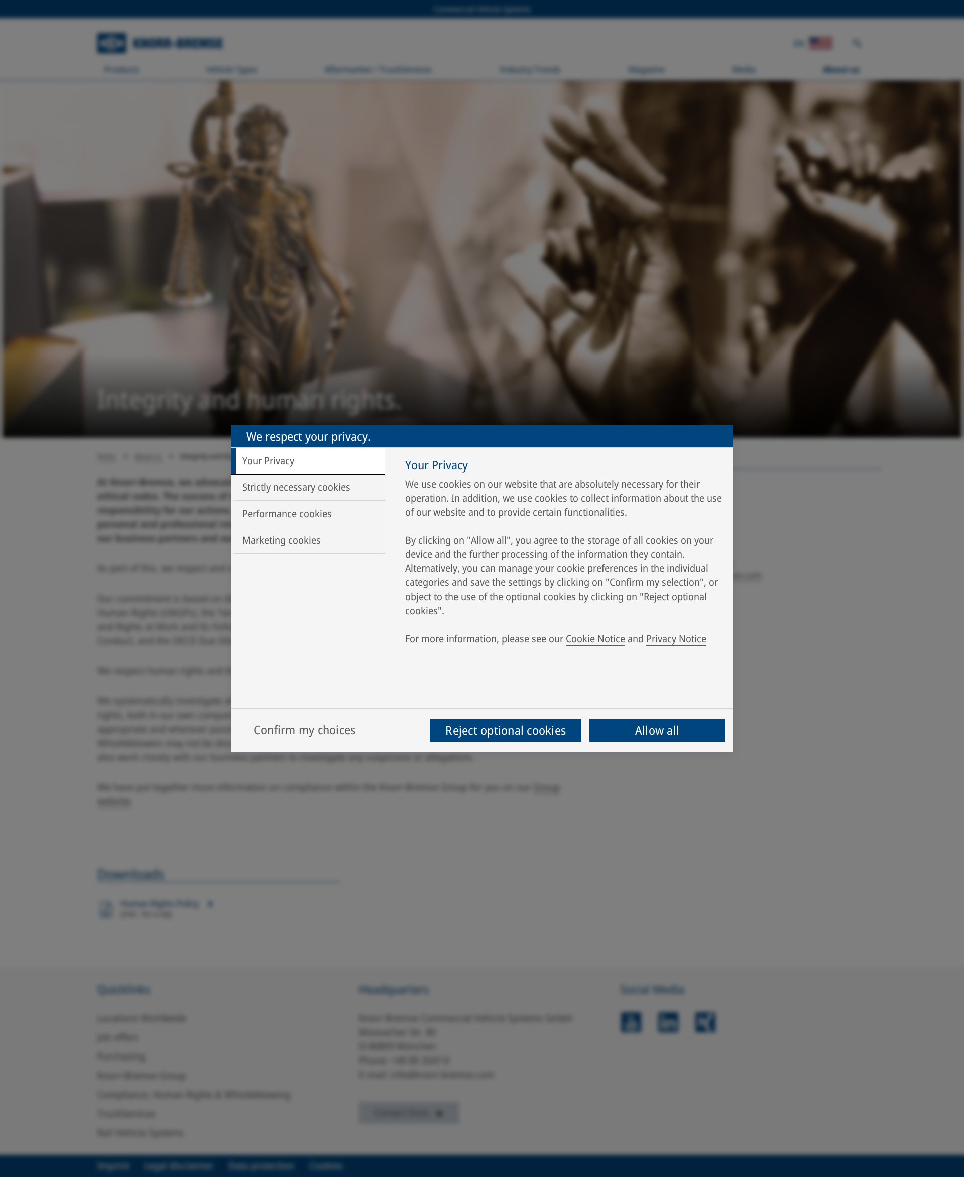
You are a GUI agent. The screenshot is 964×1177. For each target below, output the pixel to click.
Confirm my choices (304, 729)
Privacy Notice (676, 638)
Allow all (657, 730)
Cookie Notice (595, 638)
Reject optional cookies (505, 730)
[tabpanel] (564, 554)
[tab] (308, 461)
